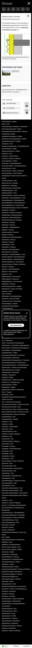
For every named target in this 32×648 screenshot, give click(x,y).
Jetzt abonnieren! (16, 325)
